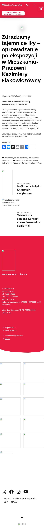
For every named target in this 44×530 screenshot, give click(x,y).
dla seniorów (34, 158)
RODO (7, 498)
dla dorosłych (10, 158)
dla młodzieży (22, 158)
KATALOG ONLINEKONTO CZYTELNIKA (13, 13)
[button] (41, 8)
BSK (6, 502)
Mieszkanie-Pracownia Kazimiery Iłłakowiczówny (22, 163)
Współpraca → (11, 328)
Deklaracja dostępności (24, 498)
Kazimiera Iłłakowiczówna (27, 160)
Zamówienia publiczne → (15, 336)
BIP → (7, 338)
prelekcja (5, 160)
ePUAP (14, 502)
